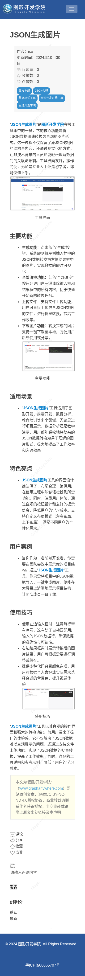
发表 (13, 887)
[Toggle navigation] (71, 9)
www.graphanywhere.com (41, 788)
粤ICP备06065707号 (42, 965)
